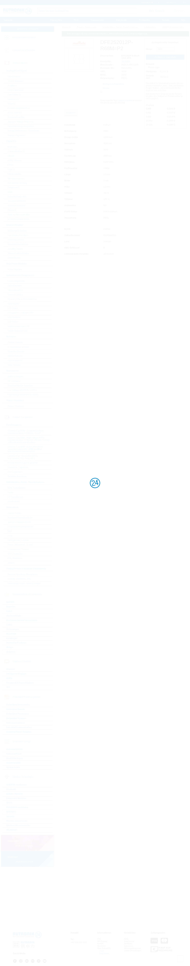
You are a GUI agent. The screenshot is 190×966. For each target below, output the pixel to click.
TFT (8, 687)
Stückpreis (151, 71)
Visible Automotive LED (18, 326)
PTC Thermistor (15, 558)
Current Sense (14, 513)
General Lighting (15, 295)
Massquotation (97, 20)
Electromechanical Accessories (21, 620)
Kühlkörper (11, 638)
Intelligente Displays (16, 674)
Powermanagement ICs (18, 108)
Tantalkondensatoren (17, 476)
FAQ (99, 939)
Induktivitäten (14, 501)
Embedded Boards (15, 709)
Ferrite (11, 492)
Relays (9, 647)
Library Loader (125, 100)
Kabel (9, 611)
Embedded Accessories (18, 705)
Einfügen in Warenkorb (165, 57)
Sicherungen (12, 629)
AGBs (126, 939)
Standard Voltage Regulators (21, 126)
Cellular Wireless (14, 794)
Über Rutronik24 (104, 948)
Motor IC (11, 104)
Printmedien (144, 20)
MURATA (126, 61)
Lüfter (9, 625)
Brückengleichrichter (17, 231)
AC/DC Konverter (16, 81)
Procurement (56, 20)
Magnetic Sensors (16, 351)
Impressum (128, 946)
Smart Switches (15, 113)
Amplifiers (12, 86)
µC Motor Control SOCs (18, 219)
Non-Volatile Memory (17, 183)
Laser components (16, 281)
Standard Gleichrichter (18, 244)
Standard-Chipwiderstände (20, 518)
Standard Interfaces (16, 206)
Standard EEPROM (17, 201)
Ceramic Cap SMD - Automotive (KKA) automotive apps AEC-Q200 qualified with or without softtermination (25, 449)
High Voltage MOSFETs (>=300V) (23, 395)
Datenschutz (129, 941)
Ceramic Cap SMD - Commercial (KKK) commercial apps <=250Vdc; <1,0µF (26, 432)
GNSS (9, 803)
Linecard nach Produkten (24, 37)
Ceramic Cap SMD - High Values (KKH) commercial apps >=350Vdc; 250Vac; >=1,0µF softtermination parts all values (29, 440)
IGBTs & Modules (16, 377)
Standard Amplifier (16, 117)
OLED (9, 678)
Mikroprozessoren (16, 178)
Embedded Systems (16, 718)
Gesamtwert (150, 77)
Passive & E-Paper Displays (20, 683)
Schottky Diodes (15, 249)
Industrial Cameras (15, 723)
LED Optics (13, 308)
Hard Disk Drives (14, 758)
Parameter (70, 113)
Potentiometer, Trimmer (18, 549)
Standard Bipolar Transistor (20, 386)
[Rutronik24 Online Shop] (17, 11)
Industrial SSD (13, 763)
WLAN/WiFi (11, 830)
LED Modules (14, 317)
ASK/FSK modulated (16, 785)
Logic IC (11, 169)
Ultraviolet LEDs (15, 290)
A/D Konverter (14, 76)
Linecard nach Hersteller (24, 50)
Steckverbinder (13, 616)
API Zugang (102, 941)
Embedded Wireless (16, 798)
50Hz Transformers (16, 488)
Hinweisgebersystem (132, 948)
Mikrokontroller (14, 174)
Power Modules (15, 269)
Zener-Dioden (14, 258)
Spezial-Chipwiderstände (19, 522)
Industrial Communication (19, 727)
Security (10, 816)
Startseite (8, 20)
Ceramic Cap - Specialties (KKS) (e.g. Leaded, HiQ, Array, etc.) (23, 457)
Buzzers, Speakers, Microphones (23, 574)
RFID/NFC (11, 812)
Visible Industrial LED (18, 331)
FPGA (10, 165)
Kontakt (165, 20)
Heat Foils (11, 634)
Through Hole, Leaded (18, 540)
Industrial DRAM (14, 749)
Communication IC (16, 151)
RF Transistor (14, 381)
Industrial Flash (13, 754)
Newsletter (101, 946)
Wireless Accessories (16, 821)
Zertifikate (128, 944)
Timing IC (12, 210)
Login (101, 951)
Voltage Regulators (16, 135)
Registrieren (104, 953)
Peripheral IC (14, 187)
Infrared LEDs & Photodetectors (22, 299)
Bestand (150, 64)
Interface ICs (13, 99)
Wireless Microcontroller (18, 825)
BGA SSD (12, 147)
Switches (10, 652)
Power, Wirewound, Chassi (20, 545)
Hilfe (183, 20)
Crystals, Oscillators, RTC (19, 579)
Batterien (10, 607)
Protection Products (16, 643)
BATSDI (10, 602)
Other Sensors (14, 365)
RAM (10, 192)
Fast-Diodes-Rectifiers (18, 235)
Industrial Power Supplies (18, 732)
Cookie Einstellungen (132, 950)
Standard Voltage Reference (21, 122)
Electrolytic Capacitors (18, 467)
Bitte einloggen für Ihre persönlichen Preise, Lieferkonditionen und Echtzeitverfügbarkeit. (107, 34)
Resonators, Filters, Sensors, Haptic (24, 583)
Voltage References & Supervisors (23, 131)
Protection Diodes (16, 240)
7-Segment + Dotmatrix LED (20, 313)
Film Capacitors (15, 472)
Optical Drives (13, 767)
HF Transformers (15, 497)
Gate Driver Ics (14, 95)
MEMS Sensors (15, 356)
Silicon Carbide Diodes (18, 253)
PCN (76, 20)
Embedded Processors (17, 714)
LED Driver (13, 322)
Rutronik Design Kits (17, 196)
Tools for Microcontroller (18, 215)
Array (10, 536)
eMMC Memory (15, 160)
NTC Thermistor (15, 554)
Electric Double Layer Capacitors (23, 463)
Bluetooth (11, 789)
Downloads (121, 20)
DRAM (11, 156)
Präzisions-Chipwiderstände (21, 527)
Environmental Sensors (18, 347)
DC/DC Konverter (16, 90)
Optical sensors (15, 286)
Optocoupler (13, 304)
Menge (149, 49)
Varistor (11, 563)
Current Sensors (15, 342)
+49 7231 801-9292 (79, 942)
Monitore (10, 669)
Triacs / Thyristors (16, 406)
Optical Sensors (15, 360)
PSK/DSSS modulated (17, 807)
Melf (10, 531)
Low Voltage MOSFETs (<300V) (22, 390)
